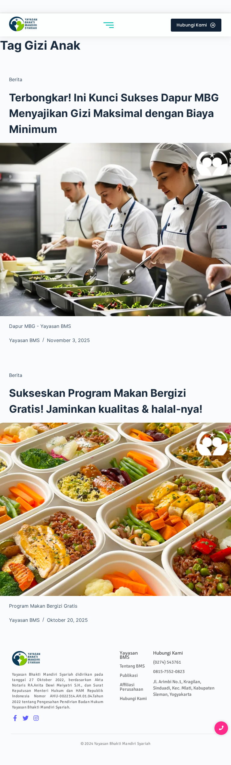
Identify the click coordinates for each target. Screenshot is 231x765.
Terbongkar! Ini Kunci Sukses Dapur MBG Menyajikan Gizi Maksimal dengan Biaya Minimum (114, 113)
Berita (15, 79)
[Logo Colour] (23, 24)
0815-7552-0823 (169, 671)
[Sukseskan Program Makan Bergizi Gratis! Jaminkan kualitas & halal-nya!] (115, 509)
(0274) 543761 (167, 662)
